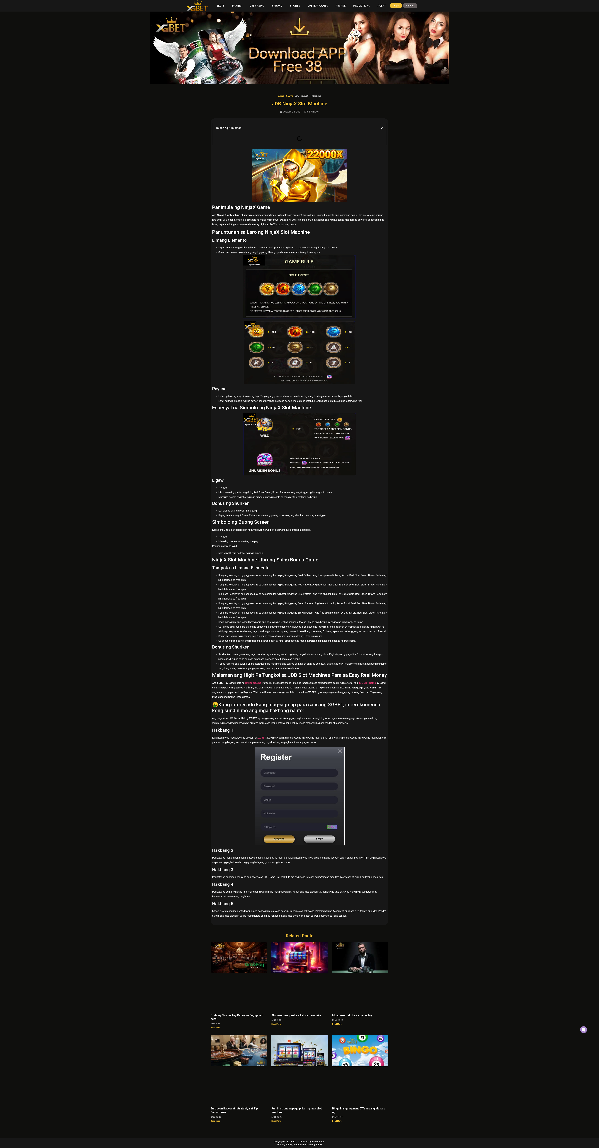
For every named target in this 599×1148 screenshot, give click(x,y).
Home (281, 95)
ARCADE (341, 5)
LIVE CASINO (256, 5)
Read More (215, 1028)
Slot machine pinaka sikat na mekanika (296, 1015)
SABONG (277, 5)
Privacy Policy (284, 1144)
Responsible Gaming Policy (308, 1144)
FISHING (237, 5)
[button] (382, 128)
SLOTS (220, 5)
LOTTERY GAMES (318, 5)
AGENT (382, 5)
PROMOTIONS (361, 5)
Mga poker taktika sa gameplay (352, 1015)
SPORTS (295, 5)
